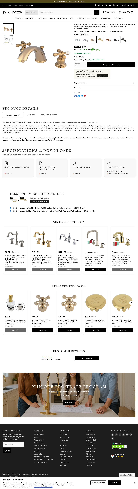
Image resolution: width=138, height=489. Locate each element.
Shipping (62, 454)
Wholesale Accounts (40, 445)
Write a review (86, 358)
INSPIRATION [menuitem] (105, 18)
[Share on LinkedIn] (82, 96)
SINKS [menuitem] (51, 18)
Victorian (122, 31)
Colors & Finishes (91, 459)
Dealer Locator (38, 443)
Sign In (124, 12)
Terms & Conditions (40, 462)
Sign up (7, 451)
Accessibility (38, 454)
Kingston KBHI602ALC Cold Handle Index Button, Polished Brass (122, 322)
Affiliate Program (39, 448)
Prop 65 (36, 451)
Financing (63, 443)
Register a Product (65, 451)
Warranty (63, 465)
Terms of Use (6, 474)
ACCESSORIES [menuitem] (82, 18)
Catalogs (88, 454)
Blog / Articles (90, 443)
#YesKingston (90, 445)
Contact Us (63, 434)
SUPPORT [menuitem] (118, 18)
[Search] (96, 12)
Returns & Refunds (66, 457)
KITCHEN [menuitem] (17, 18)
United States (128, 5)
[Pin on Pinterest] (85, 96)
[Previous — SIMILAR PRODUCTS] (6, 239)
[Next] (68, 52)
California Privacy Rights (41, 457)
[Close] (135, 482)
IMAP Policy (63, 459)
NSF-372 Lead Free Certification (119, 173)
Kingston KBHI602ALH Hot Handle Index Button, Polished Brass (95, 322)
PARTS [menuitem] (94, 18)
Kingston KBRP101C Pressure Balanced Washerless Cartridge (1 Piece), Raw (15, 322)
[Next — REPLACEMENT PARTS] (131, 303)
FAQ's (62, 448)
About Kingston (39, 434)
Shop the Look (90, 437)
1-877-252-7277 (7, 5)
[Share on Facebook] (75, 96)
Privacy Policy (64, 462)
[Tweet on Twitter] (78, 96)
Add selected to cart (40, 201)
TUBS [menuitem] (71, 18)
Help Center (63, 445)
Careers (36, 437)
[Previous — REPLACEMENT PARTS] (6, 303)
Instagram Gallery (91, 448)
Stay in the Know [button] (12, 431)
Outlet (15, 5)
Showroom (89, 465)
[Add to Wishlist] (68, 25)
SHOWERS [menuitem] (61, 18)
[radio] (77, 39)
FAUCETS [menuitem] (41, 18)
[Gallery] (37, 51)
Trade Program (29, 5)
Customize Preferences (98, 482)
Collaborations (90, 451)
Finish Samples (90, 462)
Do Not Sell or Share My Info (43, 459)
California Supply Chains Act (40, 474)
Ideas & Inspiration (91, 440)
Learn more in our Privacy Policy (43, 487)
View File (10, 173)
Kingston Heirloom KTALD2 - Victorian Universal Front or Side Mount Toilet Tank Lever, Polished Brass (47, 211)
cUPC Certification (115, 171)
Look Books (89, 457)
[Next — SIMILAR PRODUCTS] (131, 239)
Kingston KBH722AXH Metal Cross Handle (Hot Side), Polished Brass (41, 322)
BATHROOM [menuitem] (29, 18)
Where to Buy (38, 440)
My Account (64, 440)
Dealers (21, 5)
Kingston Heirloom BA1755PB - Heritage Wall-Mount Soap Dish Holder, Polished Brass (42, 208)
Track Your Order (65, 437)
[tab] (13, 115)
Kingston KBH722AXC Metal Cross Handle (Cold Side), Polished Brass (68, 322)
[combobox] (66, 12)
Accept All (114, 482)
